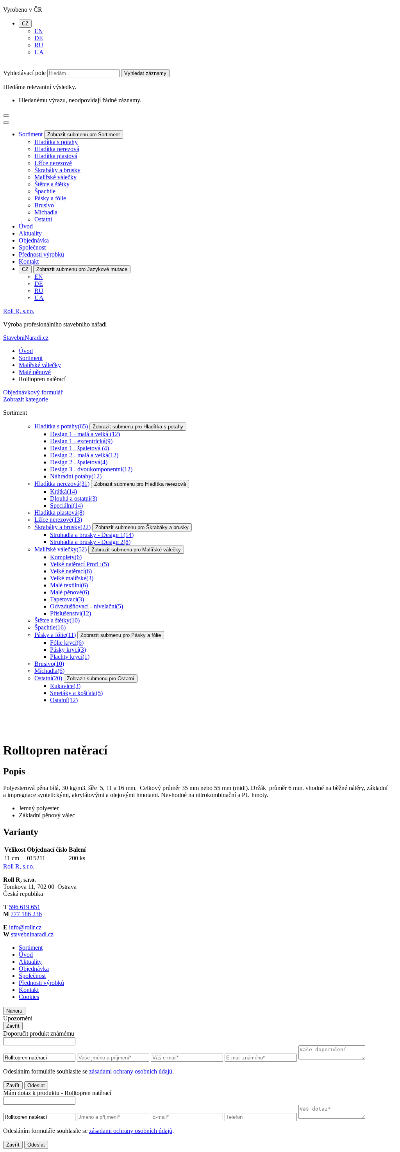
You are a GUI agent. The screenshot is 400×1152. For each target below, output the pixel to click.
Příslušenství (70, 613)
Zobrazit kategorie (25, 399)
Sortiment (31, 134)
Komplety (66, 557)
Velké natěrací (71, 571)
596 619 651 (24, 907)
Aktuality (30, 233)
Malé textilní (69, 585)
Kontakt (29, 261)
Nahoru (14, 1011)
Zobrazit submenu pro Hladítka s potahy (138, 427)
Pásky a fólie (50, 198)
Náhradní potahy (76, 476)
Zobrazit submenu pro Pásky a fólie (120, 635)
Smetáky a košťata (76, 693)
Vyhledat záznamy (145, 73)
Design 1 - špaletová (79, 448)
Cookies (29, 996)
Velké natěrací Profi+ (79, 564)
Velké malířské (71, 578)
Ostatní (43, 219)
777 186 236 (26, 914)
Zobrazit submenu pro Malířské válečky (136, 550)
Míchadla (45, 212)
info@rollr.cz (25, 927)
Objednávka (34, 240)
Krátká (63, 491)
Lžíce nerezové (53, 163)
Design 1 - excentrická (81, 441)
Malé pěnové (35, 372)
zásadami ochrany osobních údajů (130, 1071)
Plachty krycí (69, 656)
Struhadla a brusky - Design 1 (92, 534)
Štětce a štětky (52, 184)
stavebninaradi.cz (32, 934)
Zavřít (13, 1026)
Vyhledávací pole (24, 73)
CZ (25, 24)
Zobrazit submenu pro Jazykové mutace (81, 269)
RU (38, 45)
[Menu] (6, 115)
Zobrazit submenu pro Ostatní (100, 678)
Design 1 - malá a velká (85, 434)
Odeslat (36, 1085)
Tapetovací (67, 599)
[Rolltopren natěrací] (32, 731)
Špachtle (44, 191)
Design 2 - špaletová (78, 462)
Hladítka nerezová (56, 149)
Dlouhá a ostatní (73, 498)
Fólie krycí (67, 642)
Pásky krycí (68, 649)
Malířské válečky (55, 177)
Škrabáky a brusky (57, 170)
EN (38, 31)
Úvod (26, 226)
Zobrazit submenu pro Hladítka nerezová (140, 484)
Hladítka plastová (55, 156)
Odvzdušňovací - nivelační (86, 606)
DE (38, 38)
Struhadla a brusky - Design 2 (90, 542)
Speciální (66, 505)
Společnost (32, 247)
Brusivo (44, 205)
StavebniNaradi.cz (25, 337)
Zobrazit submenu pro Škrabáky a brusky (142, 527)
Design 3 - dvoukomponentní (91, 469)
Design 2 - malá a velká (84, 455)
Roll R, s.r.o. (18, 311)
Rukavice (65, 686)
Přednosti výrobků (41, 254)
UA (39, 52)
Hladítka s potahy (56, 142)
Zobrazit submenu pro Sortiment (83, 134)
